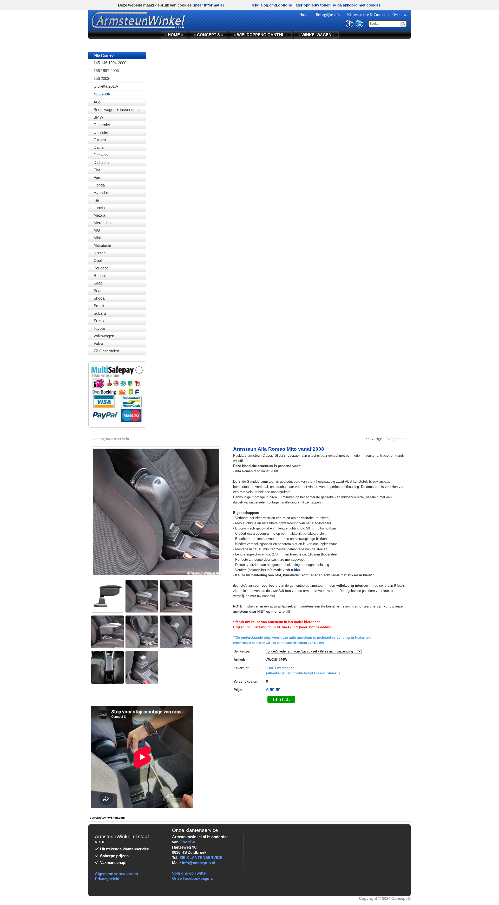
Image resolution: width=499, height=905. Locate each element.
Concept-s (208, 35)
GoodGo (187, 842)
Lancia (99, 207)
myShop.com (116, 817)
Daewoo (101, 155)
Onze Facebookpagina (192, 878)
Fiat (97, 170)
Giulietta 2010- (106, 86)
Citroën (100, 140)
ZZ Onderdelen (106, 351)
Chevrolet (102, 124)
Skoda (99, 298)
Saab (98, 283)
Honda (99, 185)
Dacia (98, 147)
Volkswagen (104, 336)
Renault (100, 275)
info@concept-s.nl (198, 863)
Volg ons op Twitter (189, 873)
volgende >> (397, 438)
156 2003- (102, 78)
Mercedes (102, 223)
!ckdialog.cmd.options (272, 5)
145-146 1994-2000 (110, 63)
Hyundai (101, 192)
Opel (98, 260)
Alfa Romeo (104, 55)
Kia (96, 200)
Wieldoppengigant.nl (260, 35)
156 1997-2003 (106, 70)
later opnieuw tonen (312, 5)
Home (174, 35)
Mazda (99, 215)
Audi (97, 102)
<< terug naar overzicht (110, 438)
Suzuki (99, 321)
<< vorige (374, 438)
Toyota (99, 328)
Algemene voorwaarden (116, 873)
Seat (97, 290)
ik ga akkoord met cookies (356, 5)
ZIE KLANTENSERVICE (201, 857)
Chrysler (101, 132)
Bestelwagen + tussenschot (117, 109)
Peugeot (101, 268)
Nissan (100, 253)
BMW (98, 117)
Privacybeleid (107, 879)
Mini (97, 238)
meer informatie (208, 5)
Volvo (98, 343)
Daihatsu (101, 162)
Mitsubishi (102, 245)
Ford (97, 177)
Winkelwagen (316, 35)
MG (97, 230)
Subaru (100, 313)
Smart (99, 305)
